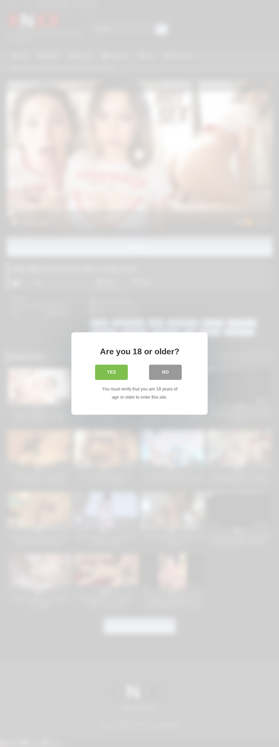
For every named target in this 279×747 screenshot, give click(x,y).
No (165, 372)
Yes (111, 372)
